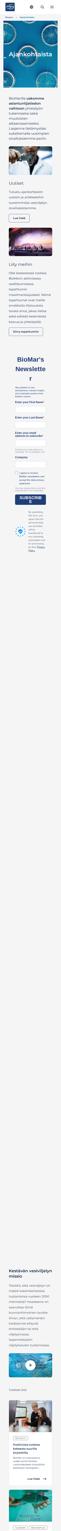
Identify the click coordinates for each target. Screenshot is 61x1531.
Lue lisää (19, 218)
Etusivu (9, 17)
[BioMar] (10, 7)
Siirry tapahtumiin (26, 331)
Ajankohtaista (27, 17)
